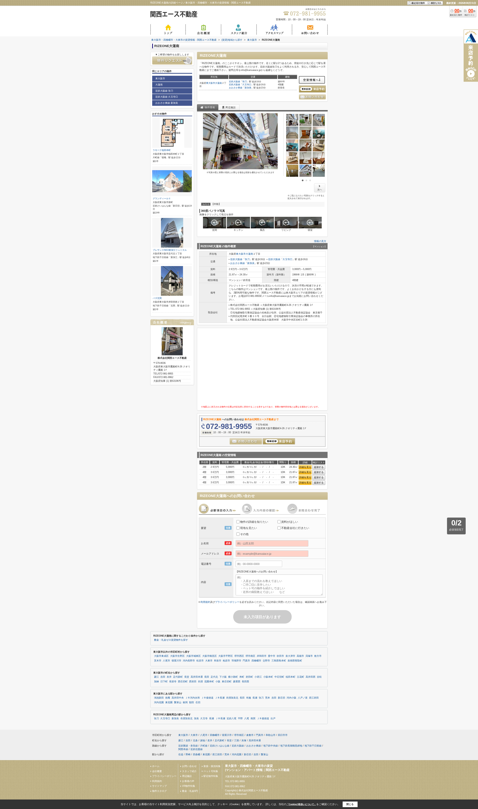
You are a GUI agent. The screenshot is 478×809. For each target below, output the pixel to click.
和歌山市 (270, 735)
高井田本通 (197, 677)
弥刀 (244, 81)
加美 (196, 718)
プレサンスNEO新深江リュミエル (170, 250)
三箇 (236, 740)
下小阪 (223, 677)
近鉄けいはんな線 (219, 745)
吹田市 (280, 656)
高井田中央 (178, 697)
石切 (197, 702)
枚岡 (185, 702)
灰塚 (243, 740)
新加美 (248, 87)
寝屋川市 (176, 660)
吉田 (162, 677)
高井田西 (310, 677)
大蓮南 (218, 83)
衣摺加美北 (232, 697)
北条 (195, 740)
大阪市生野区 (177, 656)
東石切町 (227, 681)
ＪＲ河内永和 (192, 697)
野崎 (188, 754)
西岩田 (192, 681)
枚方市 (318, 656)
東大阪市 (210, 83)
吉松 (319, 677)
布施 (248, 697)
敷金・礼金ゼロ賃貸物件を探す (171, 640)
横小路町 (233, 677)
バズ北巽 (157, 298)
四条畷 (196, 754)
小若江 (258, 677)
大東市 (208, 660)
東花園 (169, 702)
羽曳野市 (236, 660)
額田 (191, 702)
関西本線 (183, 749)
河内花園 (159, 702)
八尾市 (166, 660)
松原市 (200, 660)
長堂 (186, 677)
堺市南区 (250, 656)
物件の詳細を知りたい (254, 521)
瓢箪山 (177, 702)
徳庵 (167, 697)
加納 (156, 681)
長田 (206, 677)
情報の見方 (320, 241)
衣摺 (200, 681)
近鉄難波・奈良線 (188, 745)
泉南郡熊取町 (295, 660)
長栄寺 (172, 681)
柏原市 (226, 660)
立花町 (300, 677)
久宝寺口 (246, 84)
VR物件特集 (188, 786)
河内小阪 (291, 697)
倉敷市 (250, 735)
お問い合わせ (189, 766)
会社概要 (157, 771)
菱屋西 (236, 681)
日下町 (164, 681)
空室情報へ (311, 79)
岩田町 (249, 677)
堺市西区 (239, 656)
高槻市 (300, 656)
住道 (180, 754)
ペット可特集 (211, 771)
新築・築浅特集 (212, 766)
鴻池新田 (159, 697)
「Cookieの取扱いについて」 (301, 804)
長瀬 (254, 697)
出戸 (273, 718)
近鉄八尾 (231, 718)
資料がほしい (289, 521)
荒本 (267, 697)
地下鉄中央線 (270, 745)
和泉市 (217, 660)
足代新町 (178, 677)
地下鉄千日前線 (313, 745)
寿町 (241, 677)
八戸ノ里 (303, 697)
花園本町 (209, 681)
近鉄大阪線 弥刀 (164, 90)
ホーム (155, 766)
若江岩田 (314, 697)
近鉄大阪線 (234, 81)
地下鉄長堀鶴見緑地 (291, 745)
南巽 (253, 718)
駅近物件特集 (211, 776)
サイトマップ (159, 786)
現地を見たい (248, 528)
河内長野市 (189, 660)
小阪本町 (268, 677)
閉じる (350, 804)
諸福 (202, 740)
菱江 (156, 677)
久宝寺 (204, 718)
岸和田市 (261, 656)
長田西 (245, 681)
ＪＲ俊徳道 (207, 697)
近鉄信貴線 (196, 749)
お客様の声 (188, 781)
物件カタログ (159, 791)
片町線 (203, 745)
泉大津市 (290, 656)
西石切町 (183, 681)
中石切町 (279, 677)
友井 (169, 677)
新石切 (281, 697)
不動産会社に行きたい (295, 528)
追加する (319, 467)
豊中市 (271, 656)
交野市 (266, 660)
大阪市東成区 (161, 656)
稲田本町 (290, 677)
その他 (244, 534)
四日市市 (283, 735)
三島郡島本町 (278, 660)
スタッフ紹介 (189, 771)
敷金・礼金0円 (190, 791)
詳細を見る (305, 467)
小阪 (217, 681)
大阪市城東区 (193, 656)
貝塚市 (309, 656)
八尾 (246, 718)
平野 (240, 718)
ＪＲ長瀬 (220, 697)
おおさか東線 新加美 (166, 102)
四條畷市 (256, 660)
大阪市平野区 (225, 656)
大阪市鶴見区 (209, 656)
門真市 (246, 660)
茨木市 (157, 660)
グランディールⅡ (162, 198)
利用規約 (205, 602)
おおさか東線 (235, 87)
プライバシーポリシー (227, 602)
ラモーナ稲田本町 (162, 150)
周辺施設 (187, 776)
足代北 (214, 677)
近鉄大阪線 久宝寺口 (166, 96)
